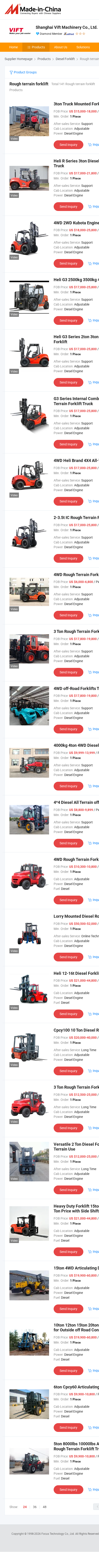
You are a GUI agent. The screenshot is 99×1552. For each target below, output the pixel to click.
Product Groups (25, 72)
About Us (60, 47)
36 (35, 1507)
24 (25, 1507)
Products (38, 47)
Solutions (83, 47)
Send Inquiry (68, 144)
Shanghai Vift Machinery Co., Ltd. (67, 27)
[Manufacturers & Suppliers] (34, 9)
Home (13, 47)
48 (45, 1507)
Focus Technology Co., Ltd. (58, 1533)
